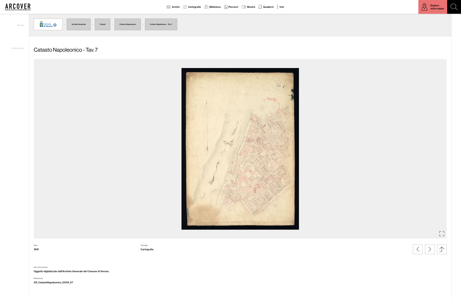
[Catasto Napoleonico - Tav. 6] (418, 249)
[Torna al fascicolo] (442, 249)
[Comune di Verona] (48, 24)
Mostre (251, 6)
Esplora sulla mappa (437, 7)
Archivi (176, 6)
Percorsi (233, 6)
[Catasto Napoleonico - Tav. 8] (430, 249)
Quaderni (268, 6)
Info (282, 6)
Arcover (17, 7)
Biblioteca (215, 6)
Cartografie (194, 6)
